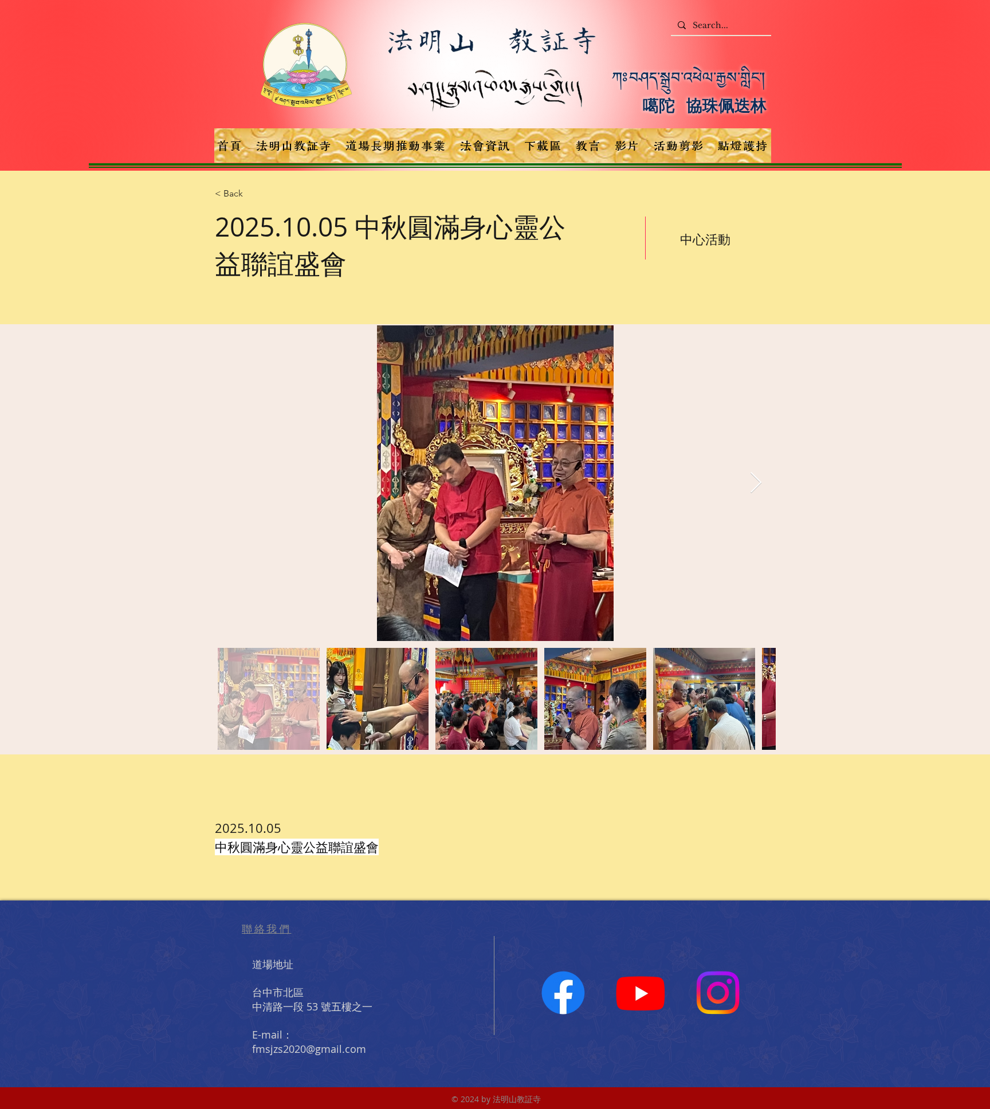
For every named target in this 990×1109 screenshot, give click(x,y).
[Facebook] (563, 992)
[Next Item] (756, 483)
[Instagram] (718, 992)
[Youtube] (640, 992)
